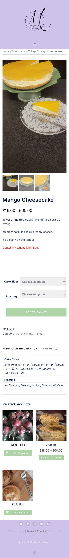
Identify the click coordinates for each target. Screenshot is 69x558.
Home (6, 51)
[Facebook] (21, 524)
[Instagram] (34, 524)
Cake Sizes (11, 281)
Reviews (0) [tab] (49, 348)
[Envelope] (41, 524)
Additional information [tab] (20, 348)
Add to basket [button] (20, 452)
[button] (34, 45)
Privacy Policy (16, 531)
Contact (56, 531)
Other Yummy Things (24, 51)
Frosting (11, 296)
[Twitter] (27, 524)
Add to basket (36, 312)
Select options (51, 457)
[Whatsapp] (48, 524)
